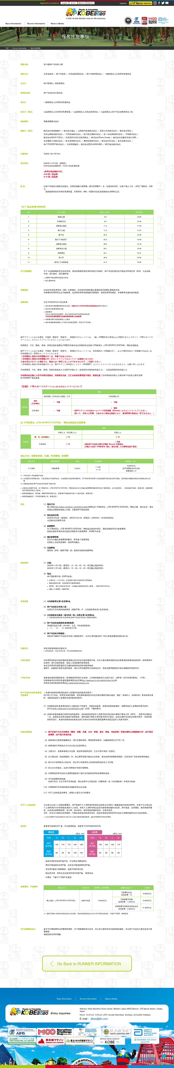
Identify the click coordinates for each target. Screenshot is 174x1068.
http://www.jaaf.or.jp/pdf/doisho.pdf (68, 708)
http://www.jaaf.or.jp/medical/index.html (98, 680)
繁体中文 (82, 3)
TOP (7, 48)
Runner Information (20, 48)
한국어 (73, 3)
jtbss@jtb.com (99, 1019)
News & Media (111, 998)
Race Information (64, 998)
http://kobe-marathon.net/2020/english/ (71, 506)
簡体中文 (90, 3)
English (65, 3)
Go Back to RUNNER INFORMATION (89, 963)
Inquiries (123, 3)
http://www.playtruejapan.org (77, 682)
